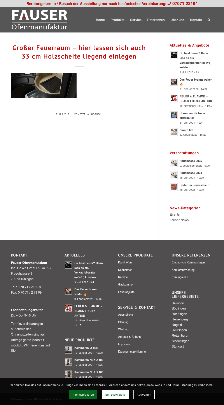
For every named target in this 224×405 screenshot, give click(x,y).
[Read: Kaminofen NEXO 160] (68, 374)
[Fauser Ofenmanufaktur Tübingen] (39, 19)
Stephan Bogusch (91, 114)
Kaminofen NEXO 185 (88, 360)
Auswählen (144, 394)
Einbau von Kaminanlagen (188, 262)
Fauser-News (179, 219)
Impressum (125, 344)
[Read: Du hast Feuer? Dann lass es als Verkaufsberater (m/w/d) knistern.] (174, 55)
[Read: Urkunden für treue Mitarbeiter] (174, 115)
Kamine (123, 277)
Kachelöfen (125, 270)
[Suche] (209, 19)
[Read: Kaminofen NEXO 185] (68, 362)
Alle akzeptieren (83, 394)
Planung (123, 322)
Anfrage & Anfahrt (129, 336)
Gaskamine (125, 284)
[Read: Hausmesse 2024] (174, 175)
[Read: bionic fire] (174, 132)
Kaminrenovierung (183, 270)
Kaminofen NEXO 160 (88, 372)
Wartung (123, 329)
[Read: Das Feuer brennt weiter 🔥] (174, 82)
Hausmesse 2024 (191, 173)
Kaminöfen (125, 262)
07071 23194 (185, 3)
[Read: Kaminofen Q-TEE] (68, 350)
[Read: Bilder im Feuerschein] (174, 187)
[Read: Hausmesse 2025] (174, 163)
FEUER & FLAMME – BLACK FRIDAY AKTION (88, 310)
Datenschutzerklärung (132, 351)
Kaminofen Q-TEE (86, 348)
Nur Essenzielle (115, 394)
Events (175, 214)
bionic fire (186, 130)
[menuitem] (100, 19)
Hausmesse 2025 (191, 161)
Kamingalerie (180, 277)
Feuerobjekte (126, 292)
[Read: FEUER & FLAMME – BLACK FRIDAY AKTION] (174, 98)
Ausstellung (125, 314)
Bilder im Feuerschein (194, 185)
